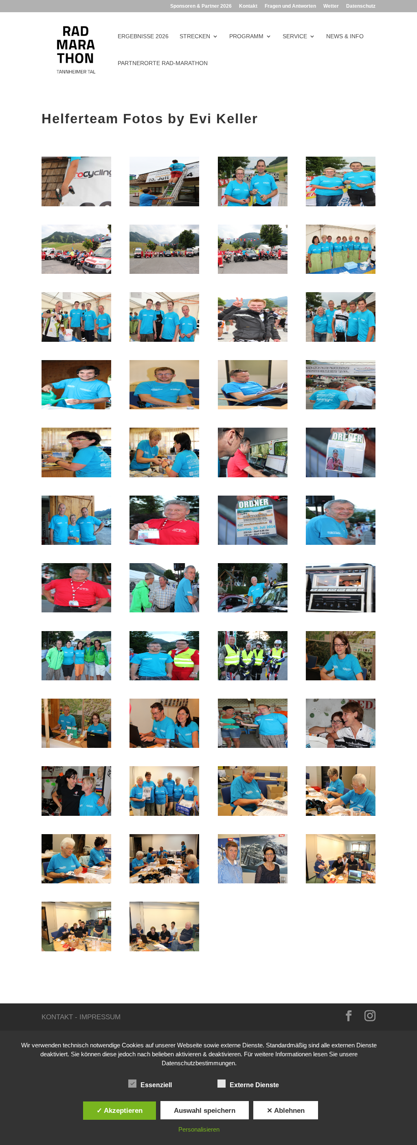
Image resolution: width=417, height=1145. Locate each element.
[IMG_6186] (340, 409)
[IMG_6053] (164, 544)
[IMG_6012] (164, 680)
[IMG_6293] (76, 206)
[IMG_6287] (253, 206)
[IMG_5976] (253, 748)
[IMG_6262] (164, 341)
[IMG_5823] (340, 815)
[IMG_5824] (253, 815)
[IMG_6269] (164, 274)
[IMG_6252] (253, 341)
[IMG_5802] (340, 883)
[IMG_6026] (340, 612)
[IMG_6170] (76, 477)
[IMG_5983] (340, 748)
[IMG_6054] (253, 544)
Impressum (100, 1017)
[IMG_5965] (76, 815)
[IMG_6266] (340, 274)
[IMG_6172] (164, 477)
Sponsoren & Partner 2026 (201, 6)
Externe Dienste (254, 1085)
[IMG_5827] (164, 815)
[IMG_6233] (76, 409)
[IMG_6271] (253, 274)
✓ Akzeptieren (120, 1110)
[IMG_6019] (253, 612)
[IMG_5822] (76, 883)
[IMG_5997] (164, 748)
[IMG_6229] (253, 409)
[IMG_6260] (76, 341)
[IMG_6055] (340, 477)
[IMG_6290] (164, 206)
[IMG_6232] (164, 409)
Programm (246, 36)
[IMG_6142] (253, 477)
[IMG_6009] (253, 680)
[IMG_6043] (164, 612)
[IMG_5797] (76, 951)
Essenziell (156, 1085)
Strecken (195, 36)
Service (295, 36)
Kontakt (248, 6)
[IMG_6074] (76, 544)
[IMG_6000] (76, 748)
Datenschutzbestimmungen (198, 1063)
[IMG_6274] (76, 274)
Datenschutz (360, 6)
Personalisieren (198, 1129)
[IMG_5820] (164, 883)
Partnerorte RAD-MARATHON (163, 63)
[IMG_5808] (253, 883)
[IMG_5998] (340, 680)
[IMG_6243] (340, 341)
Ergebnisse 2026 (143, 36)
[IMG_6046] (340, 544)
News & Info (345, 36)
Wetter (331, 6)
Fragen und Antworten (290, 6)
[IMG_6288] (340, 206)
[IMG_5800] (164, 951)
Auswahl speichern (204, 1110)
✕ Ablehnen (286, 1110)
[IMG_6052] (76, 612)
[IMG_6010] (76, 680)
